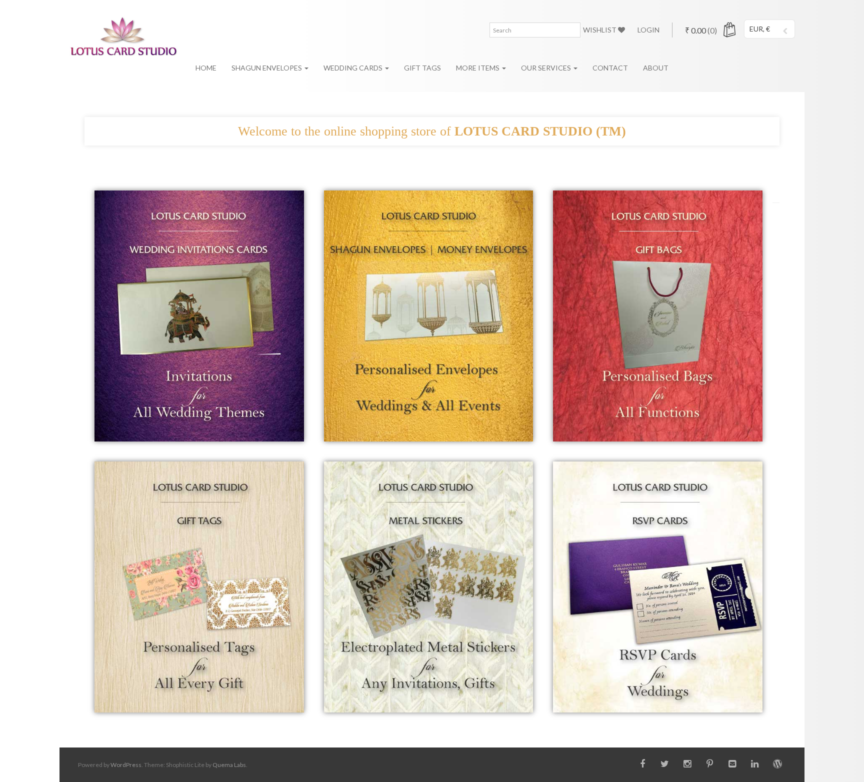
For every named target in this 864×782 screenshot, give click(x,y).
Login (649, 30)
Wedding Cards (354, 68)
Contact (610, 68)
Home (206, 68)
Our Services (546, 68)
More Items (478, 68)
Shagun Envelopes (268, 68)
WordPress (126, 764)
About (655, 68)
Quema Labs (229, 764)
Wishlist (600, 30)
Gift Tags (422, 68)
